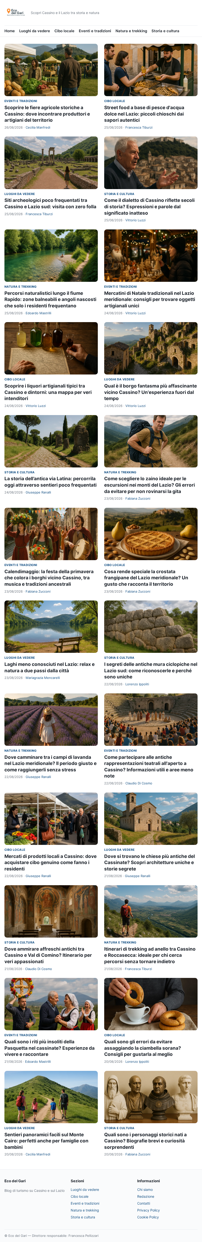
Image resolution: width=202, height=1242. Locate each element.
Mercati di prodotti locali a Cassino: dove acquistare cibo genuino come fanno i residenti (50, 862)
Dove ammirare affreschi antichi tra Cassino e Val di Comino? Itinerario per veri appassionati (48, 955)
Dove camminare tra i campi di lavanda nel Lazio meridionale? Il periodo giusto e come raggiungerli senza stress (50, 763)
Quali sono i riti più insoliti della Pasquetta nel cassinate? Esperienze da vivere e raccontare (49, 1048)
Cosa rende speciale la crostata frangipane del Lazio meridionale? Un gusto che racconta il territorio (146, 578)
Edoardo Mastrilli (38, 313)
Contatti (143, 1203)
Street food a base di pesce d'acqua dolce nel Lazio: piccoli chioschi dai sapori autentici (144, 114)
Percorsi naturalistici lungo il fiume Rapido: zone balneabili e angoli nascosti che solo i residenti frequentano (50, 299)
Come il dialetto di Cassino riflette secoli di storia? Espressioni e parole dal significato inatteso (149, 206)
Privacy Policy (148, 1210)
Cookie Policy (148, 1217)
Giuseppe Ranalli (38, 492)
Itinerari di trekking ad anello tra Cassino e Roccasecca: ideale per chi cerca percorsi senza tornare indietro (150, 955)
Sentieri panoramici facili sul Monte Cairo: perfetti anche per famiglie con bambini (46, 1141)
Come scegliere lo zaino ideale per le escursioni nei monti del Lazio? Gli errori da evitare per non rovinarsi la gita (149, 485)
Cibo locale (64, 31)
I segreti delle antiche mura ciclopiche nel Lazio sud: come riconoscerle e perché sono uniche (150, 670)
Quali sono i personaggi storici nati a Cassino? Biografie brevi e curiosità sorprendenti (145, 1141)
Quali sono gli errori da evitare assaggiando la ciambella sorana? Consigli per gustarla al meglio (142, 1048)
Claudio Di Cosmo (138, 783)
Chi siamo (145, 1189)
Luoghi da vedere (34, 31)
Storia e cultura (165, 31)
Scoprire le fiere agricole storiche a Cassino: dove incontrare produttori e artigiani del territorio (47, 114)
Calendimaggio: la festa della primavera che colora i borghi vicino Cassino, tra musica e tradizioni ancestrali (49, 578)
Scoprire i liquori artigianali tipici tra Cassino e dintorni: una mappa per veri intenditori (48, 392)
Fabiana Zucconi (137, 498)
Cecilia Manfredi (38, 127)
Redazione (145, 1196)
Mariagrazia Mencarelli (43, 678)
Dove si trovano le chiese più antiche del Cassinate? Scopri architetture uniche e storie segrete (149, 862)
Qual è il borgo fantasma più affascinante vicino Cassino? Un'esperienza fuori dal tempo (150, 392)
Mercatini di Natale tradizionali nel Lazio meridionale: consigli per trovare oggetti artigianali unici (149, 299)
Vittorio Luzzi (135, 220)
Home (9, 31)
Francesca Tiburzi (138, 127)
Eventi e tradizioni (95, 31)
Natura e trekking (131, 31)
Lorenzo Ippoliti (137, 684)
